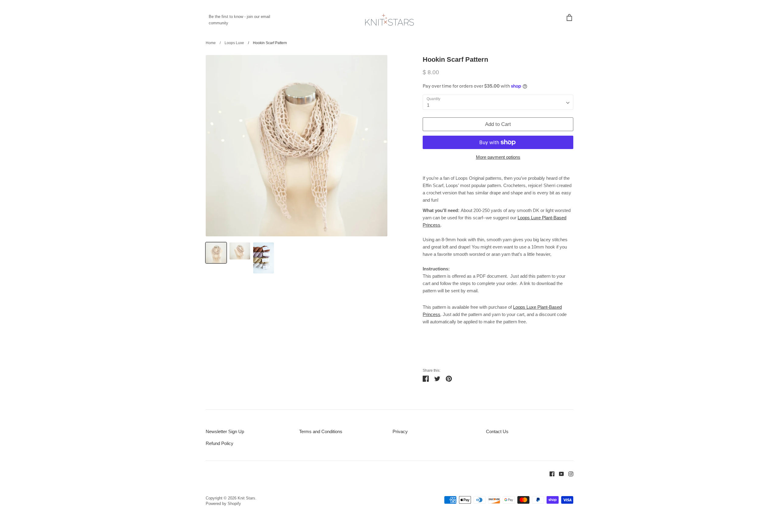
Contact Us (497, 431)
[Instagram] (568, 473)
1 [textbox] (428, 105)
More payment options (498, 157)
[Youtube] (559, 473)
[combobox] (498, 102)
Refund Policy (219, 443)
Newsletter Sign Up (225, 431)
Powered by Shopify (223, 503)
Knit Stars (246, 498)
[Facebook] (549, 473)
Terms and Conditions (320, 431)
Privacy (400, 431)
